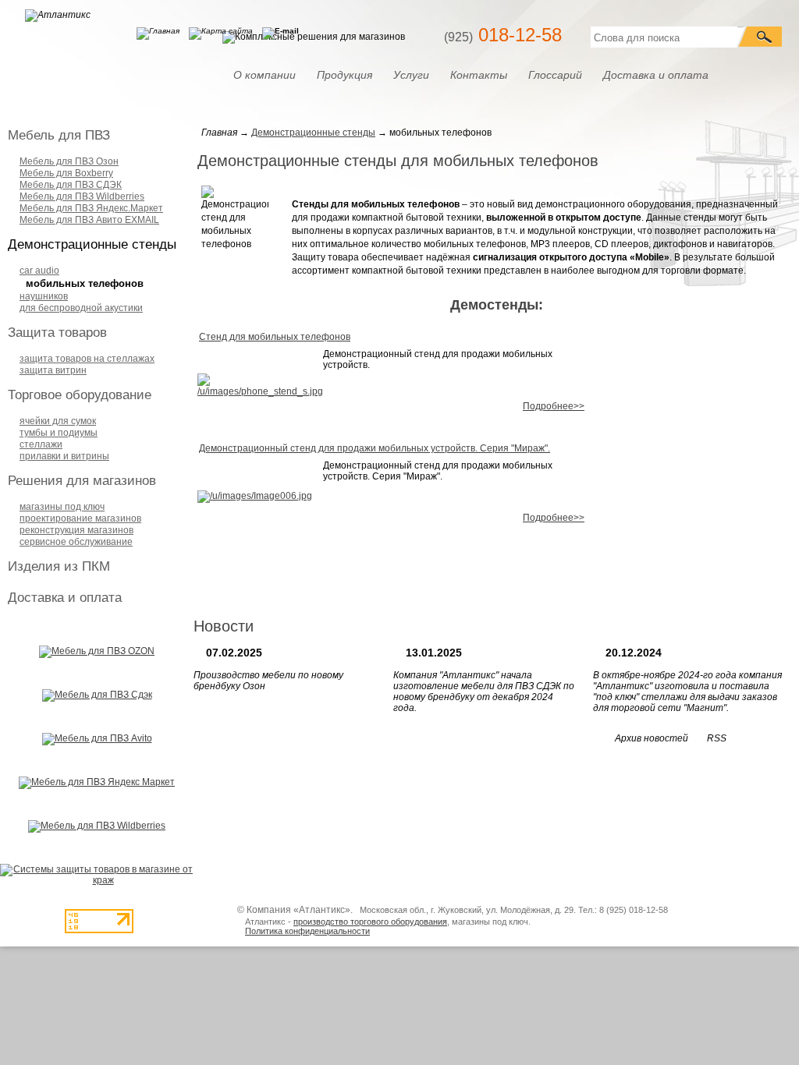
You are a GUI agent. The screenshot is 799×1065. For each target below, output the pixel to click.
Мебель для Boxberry (66, 173)
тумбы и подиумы (59, 432)
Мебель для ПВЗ (59, 135)
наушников (44, 296)
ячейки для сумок (58, 421)
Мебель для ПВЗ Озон (69, 161)
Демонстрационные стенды (92, 244)
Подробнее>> (553, 406)
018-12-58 (503, 34)
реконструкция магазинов (76, 530)
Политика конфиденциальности (307, 931)
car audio (39, 270)
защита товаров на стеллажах (87, 358)
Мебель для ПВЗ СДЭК (71, 184)
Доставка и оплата (65, 597)
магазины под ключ (62, 506)
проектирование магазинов (80, 518)
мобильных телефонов (85, 283)
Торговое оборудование (79, 394)
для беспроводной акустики (81, 308)
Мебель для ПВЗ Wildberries (82, 196)
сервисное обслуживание (76, 541)
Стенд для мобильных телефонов (274, 336)
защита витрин (53, 370)
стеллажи (41, 444)
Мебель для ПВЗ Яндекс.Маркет (91, 208)
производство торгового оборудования (370, 921)
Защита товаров (57, 332)
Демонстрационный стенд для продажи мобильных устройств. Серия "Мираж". (374, 448)
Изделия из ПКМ (59, 566)
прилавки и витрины (64, 456)
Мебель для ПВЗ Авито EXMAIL (89, 219)
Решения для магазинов (82, 480)
